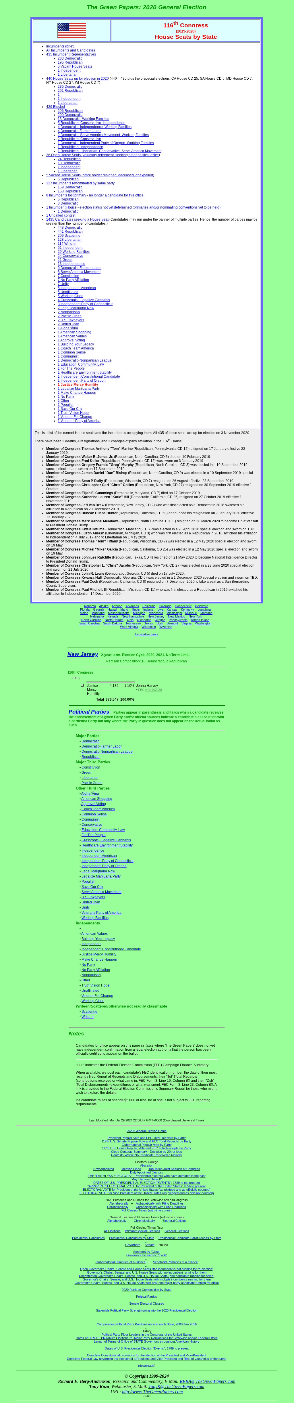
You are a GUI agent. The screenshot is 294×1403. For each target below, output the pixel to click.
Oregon (160, 620)
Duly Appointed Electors (146, 1172)
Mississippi (174, 613)
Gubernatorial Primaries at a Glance (121, 1262)
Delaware (201, 606)
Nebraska (97, 616)
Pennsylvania (178, 620)
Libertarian (90, 778)
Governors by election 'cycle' (146, 1255)
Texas (148, 623)
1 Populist (65, 405)
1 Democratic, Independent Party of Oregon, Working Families (106, 143)
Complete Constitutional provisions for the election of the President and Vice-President (146, 1355)
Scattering (89, 1012)
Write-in (88, 1017)
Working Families (95, 918)
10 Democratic (69, 163)
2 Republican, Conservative (79, 139)
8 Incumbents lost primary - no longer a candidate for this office (95, 195)
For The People (94, 835)
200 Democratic (70, 115)
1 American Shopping (74, 332)
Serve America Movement (101, 892)
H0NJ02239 (153, 689)
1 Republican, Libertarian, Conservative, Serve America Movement (109, 151)
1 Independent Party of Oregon (82, 381)
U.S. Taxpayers (93, 897)
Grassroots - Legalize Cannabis (106, 840)
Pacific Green (92, 783)
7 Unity (63, 284)
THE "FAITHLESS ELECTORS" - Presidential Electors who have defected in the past (147, 1176)
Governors (132, 1245)
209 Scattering (69, 236)
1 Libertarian (68, 74)
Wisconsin (149, 626)
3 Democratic (68, 203)
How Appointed (103, 1169)
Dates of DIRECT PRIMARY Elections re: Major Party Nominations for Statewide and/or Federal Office (147, 1338)
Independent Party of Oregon (104, 866)
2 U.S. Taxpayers (71, 320)
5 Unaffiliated (68, 292)
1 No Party (66, 397)
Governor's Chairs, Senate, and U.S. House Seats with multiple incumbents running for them (147, 1279)
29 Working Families (74, 252)
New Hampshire (133, 616)
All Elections (112, 1231)
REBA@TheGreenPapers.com (207, 1381)
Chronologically (117, 1207)
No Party (88, 965)
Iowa (160, 609)
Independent (91, 944)
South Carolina (89, 623)
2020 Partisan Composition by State (146, 1289)
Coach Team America (98, 809)
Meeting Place (131, 1169)
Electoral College (174, 1220)
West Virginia (129, 626)
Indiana (148, 609)
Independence (93, 850)
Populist (88, 882)
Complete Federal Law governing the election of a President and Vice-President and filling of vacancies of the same (146, 1358)
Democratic (90, 741)
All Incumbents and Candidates (70, 50)
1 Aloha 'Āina (68, 328)
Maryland (98, 613)
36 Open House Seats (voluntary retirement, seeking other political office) (103, 155)
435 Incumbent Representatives (71, 54)
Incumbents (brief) (60, 46)
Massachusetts (118, 613)
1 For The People (71, 368)
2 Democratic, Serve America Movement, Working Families (103, 135)
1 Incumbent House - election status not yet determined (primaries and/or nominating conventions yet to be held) (133, 207)
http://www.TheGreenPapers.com (152, 1391)
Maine (84, 613)
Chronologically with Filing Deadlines (161, 1207)
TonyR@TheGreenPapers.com (176, 1386)
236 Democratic (70, 87)
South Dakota (112, 623)
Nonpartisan (91, 975)
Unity (86, 907)
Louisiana (204, 609)
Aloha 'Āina (90, 794)
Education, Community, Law (103, 830)
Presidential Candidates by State (131, 1238)
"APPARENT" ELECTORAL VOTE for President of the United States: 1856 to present (147, 1186)
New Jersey (156, 616)
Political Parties (89, 712)
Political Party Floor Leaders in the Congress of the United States (147, 1334)
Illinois (135, 609)
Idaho (124, 609)
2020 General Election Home (147, 1131)
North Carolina (91, 620)
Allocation (146, 1165)
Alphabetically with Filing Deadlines (160, 1203)
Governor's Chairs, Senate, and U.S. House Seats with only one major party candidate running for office (147, 1283)
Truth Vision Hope (96, 985)
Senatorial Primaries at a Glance (175, 1262)
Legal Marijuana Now (98, 871)
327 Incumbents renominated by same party (80, 183)
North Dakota (114, 620)
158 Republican (70, 191)
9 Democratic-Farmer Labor (79, 268)
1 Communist (68, 356)
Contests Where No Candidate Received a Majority (146, 1155)
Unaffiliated (90, 991)
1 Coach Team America (76, 348)
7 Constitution (68, 276)
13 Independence (71, 264)
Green (86, 773)
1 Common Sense (72, 352)
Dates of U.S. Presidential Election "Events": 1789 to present (147, 1348)
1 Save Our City (70, 409)
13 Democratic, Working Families (83, 119)
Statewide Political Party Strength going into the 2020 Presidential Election (146, 1310)
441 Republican (70, 232)
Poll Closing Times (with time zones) (146, 1210)
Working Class (93, 1001)
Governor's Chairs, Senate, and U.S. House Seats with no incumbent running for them (146, 1272)
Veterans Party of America (101, 913)
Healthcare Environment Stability (107, 845)
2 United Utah (68, 324)
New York (195, 616)
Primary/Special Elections (142, 1231)
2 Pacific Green (70, 316)
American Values (94, 934)
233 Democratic (70, 58)
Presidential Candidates (88, 1238)
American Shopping (96, 799)
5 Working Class (70, 296)
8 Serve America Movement (79, 272)
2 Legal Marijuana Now (76, 308)
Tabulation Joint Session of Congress (174, 1169)
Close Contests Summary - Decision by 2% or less (146, 1151)
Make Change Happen (99, 959)
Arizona (117, 606)
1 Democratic (68, 211)
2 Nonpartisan (69, 312)
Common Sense (94, 814)
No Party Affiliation (96, 970)
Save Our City (92, 887)
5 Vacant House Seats (75, 66)
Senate (149, 1245)
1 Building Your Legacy (76, 344)
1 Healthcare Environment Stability (85, 372)
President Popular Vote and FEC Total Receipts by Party (147, 1138)
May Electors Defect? (146, 1179)
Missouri (191, 613)
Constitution (91, 767)
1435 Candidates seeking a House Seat (77, 219)
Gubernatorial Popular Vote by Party (147, 1144)
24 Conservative (70, 256)
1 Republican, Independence (80, 147)
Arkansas (132, 606)
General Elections (177, 1231)
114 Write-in (67, 244)
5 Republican (68, 179)
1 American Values (72, 336)
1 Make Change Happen (77, 393)
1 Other (63, 401)
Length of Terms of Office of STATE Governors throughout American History (147, 1341)
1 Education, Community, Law (81, 364)
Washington (203, 623)
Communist (90, 819)
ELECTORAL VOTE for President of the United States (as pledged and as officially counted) (146, 1189)
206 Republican (70, 111)
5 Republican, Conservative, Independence (91, 123)
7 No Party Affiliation (73, 280)
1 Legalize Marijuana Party (79, 389)
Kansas (172, 609)
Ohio (130, 620)
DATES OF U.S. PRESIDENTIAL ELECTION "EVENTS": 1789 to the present (146, 1182)
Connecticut (183, 606)
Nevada (112, 616)
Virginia (186, 623)
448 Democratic (70, 227)
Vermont (172, 623)
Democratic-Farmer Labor (102, 746)
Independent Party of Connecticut (108, 861)
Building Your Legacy (98, 939)
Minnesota (156, 613)
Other (86, 980)
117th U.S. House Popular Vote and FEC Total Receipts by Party (146, 1148)
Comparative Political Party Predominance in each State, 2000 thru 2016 (147, 1324)
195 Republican (70, 62)
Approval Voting (93, 804)
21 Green (65, 260)
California (148, 606)
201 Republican (70, 91)
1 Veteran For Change (75, 417)
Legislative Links (146, 634)
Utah (159, 623)
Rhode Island (200, 620)
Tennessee (133, 623)
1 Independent (69, 70)
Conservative (92, 825)
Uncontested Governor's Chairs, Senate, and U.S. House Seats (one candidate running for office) (146, 1276)
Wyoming (165, 626)
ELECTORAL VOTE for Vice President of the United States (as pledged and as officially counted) (147, 1193)
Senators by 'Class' (146, 1251)
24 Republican (69, 159)
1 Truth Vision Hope (73, 413)
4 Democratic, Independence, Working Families (94, 127)
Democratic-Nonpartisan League (107, 752)
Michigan (139, 613)
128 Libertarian (70, 240)
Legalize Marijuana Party (101, 876)
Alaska (104, 606)
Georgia (98, 609)
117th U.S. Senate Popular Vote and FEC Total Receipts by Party (147, 1141)
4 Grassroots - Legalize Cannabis (84, 300)
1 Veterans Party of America (79, 421)
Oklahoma (144, 620)
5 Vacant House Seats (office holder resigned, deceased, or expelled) (100, 175)
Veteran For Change (97, 996)
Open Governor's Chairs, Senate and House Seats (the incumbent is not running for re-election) (146, 1269)
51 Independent (70, 248)
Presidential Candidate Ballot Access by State (189, 1238)
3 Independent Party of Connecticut (85, 304)
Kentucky (187, 609)
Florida (85, 609)
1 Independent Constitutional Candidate (89, 376)
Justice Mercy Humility (99, 954)
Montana (206, 613)
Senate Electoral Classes (146, 1303)
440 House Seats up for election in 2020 (77, 79)
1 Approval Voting (71, 340)
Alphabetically (118, 1203)
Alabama (90, 606)
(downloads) (146, 1365)
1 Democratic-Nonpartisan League (85, 360)
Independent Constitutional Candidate (111, 949)
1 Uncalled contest (60, 215)
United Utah (91, 902)
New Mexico (176, 616)
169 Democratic (70, 187)
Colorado (165, 606)
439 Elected (55, 107)
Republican (91, 757)
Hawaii (112, 609)
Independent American (99, 856)
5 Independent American (77, 288)
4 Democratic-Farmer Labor (79, 131)
